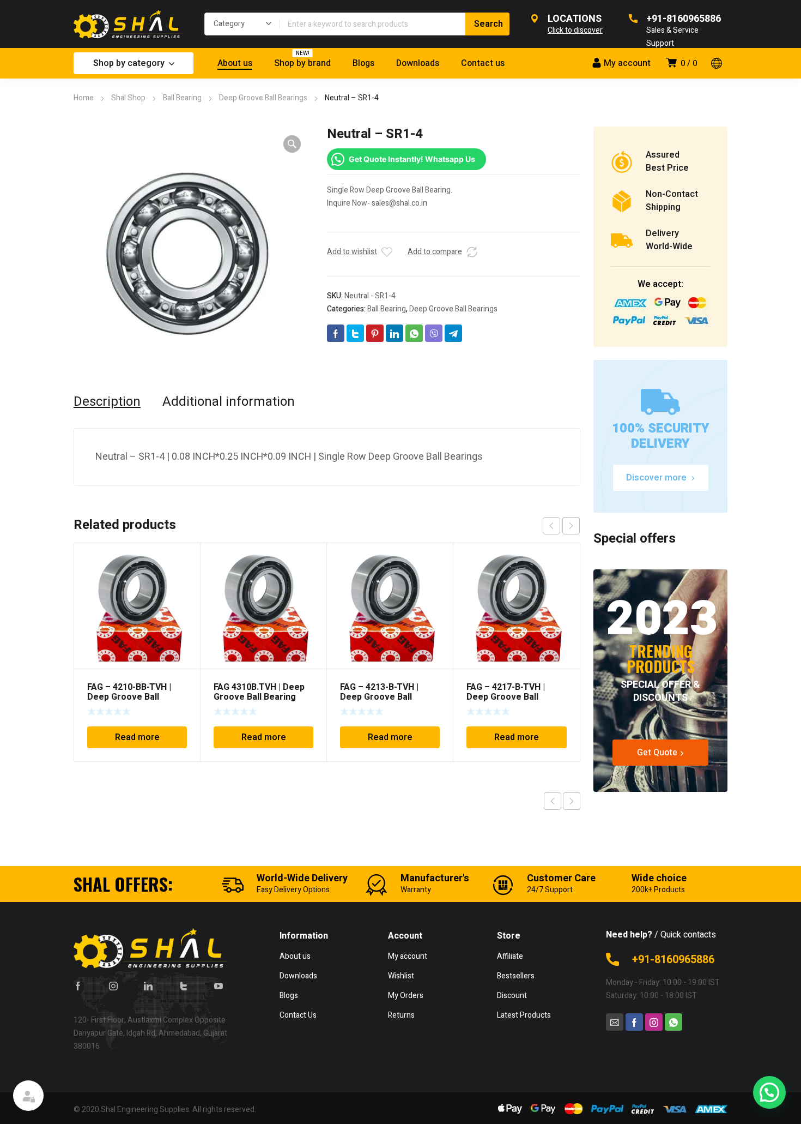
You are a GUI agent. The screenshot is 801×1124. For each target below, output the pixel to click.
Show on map (97, 1068)
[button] (292, 144)
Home (84, 98)
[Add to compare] (471, 252)
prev (551, 525)
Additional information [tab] (228, 402)
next (571, 525)
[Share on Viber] (433, 333)
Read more (137, 737)
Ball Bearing (182, 98)
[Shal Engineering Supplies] (128, 24)
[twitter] (183, 985)
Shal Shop (128, 98)
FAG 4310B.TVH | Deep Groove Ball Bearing (259, 692)
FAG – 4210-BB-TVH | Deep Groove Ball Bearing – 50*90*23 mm (135, 697)
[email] (614, 1022)
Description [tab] (107, 402)
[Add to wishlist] (386, 252)
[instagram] (113, 985)
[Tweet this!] (355, 333)
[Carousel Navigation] (561, 525)
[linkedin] (148, 985)
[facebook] (78, 985)
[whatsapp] (673, 1022)
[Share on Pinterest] (375, 333)
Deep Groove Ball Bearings (263, 98)
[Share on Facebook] (335, 333)
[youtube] (218, 985)
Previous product (552, 801)
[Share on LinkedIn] (394, 333)
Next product (571, 801)
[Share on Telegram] (453, 333)
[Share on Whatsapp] (414, 333)
